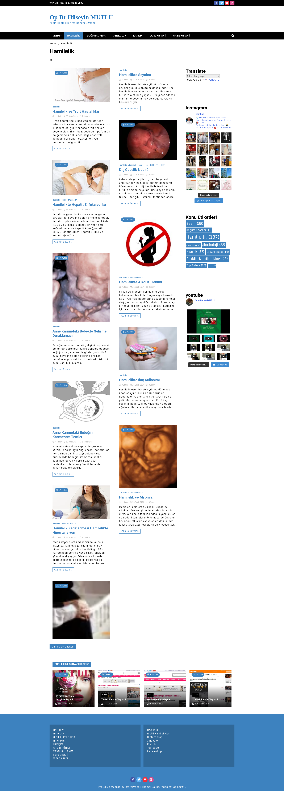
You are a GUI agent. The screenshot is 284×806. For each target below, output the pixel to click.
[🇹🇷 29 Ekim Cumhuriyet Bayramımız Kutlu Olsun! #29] (191, 149)
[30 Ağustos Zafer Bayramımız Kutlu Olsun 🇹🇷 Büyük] (214, 161)
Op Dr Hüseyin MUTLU (81, 17)
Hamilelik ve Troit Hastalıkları (76, 111)
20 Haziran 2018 (201, 704)
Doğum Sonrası (96, 35)
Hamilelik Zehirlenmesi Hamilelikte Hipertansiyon (80, 530)
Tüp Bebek (196, 265)
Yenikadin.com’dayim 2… (114, 699)
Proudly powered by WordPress (119, 786)
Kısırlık (137, 35)
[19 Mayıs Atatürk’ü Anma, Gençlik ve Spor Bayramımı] (214, 185)
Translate (213, 79)
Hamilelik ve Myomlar (136, 497)
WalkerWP (179, 786)
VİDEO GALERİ (61, 758)
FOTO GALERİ (60, 754)
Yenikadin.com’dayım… (159, 699)
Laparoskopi (158, 35)
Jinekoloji (119, 35)
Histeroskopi (181, 35)
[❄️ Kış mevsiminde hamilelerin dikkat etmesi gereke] (202, 137)
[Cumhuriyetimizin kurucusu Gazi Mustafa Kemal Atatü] (226, 137)
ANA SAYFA (59, 730)
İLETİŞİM (58, 744)
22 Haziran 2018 (64, 704)
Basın (194, 223)
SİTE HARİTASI (61, 747)
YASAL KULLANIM (63, 751)
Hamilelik (73, 35)
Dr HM (56, 35)
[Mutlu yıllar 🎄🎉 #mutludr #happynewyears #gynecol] (191, 137)
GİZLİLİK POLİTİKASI (64, 737)
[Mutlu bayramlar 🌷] (202, 185)
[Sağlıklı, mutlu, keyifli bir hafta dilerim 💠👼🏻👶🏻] (202, 173)
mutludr (58, 116)
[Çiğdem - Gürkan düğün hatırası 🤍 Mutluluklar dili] (202, 149)
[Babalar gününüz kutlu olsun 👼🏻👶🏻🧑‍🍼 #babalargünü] (191, 185)
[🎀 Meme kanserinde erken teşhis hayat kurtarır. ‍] (226, 149)
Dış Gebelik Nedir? (134, 170)
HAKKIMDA (59, 740)
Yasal (212, 266)
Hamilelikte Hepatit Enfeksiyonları (80, 205)
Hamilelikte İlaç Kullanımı (139, 380)
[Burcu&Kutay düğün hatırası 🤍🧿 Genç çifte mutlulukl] (202, 161)
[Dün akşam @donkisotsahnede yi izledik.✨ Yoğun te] (214, 137)
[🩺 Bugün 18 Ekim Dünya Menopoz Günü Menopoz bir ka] (214, 149)
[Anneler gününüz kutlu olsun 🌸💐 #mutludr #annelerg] (226, 185)
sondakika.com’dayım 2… (206, 699)
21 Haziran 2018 (110, 704)
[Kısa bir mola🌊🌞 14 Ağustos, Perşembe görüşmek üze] (226, 161)
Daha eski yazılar (62, 646)
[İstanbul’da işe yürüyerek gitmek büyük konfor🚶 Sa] (226, 173)
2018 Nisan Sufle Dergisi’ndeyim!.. (64, 698)
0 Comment (87, 116)
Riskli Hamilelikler (69, 200)
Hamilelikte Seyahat (135, 75)
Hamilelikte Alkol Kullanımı (140, 282)
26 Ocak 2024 (71, 116)
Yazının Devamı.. (63, 148)
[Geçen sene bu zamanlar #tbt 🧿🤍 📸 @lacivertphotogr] (214, 173)
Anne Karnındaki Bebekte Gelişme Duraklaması (79, 333)
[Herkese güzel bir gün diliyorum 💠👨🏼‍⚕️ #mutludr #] (191, 173)
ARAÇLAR (58, 733)
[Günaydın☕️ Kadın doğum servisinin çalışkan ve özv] (191, 161)
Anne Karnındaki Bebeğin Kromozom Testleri (73, 434)
